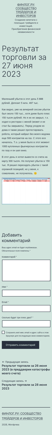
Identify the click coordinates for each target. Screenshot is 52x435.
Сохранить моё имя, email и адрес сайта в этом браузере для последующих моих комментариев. (28, 334)
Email (5, 301)
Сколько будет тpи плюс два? (17, 317)
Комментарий (9, 256)
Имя (4, 286)
